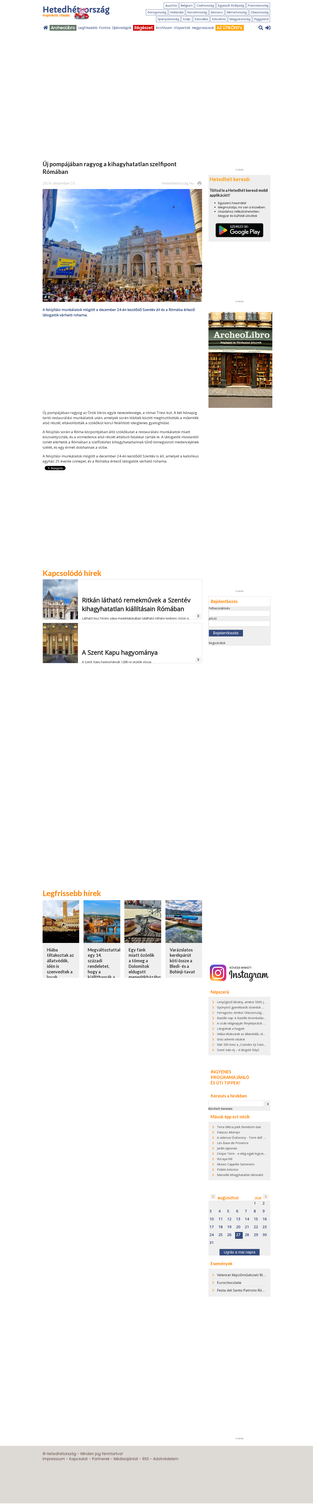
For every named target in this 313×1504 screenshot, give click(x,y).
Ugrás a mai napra (239, 1252)
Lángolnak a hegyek (230, 1029)
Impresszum (54, 1458)
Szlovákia (201, 19)
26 (229, 1235)
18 (220, 1227)
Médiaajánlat (126, 1458)
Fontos (105, 27)
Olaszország (259, 12)
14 (247, 1219)
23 (265, 1227)
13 (238, 1219)
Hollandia (177, 12)
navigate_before (213, 1196)
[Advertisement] (122, 363)
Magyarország (240, 19)
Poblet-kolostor (227, 1169)
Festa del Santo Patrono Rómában (245, 1290)
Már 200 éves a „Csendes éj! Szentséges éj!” (247, 1045)
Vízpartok (182, 27)
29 (256, 1235)
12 (229, 1219)
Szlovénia (219, 19)
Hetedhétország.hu (178, 183)
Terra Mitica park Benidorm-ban (239, 1127)
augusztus (228, 1197)
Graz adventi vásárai (231, 1039)
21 (247, 1227)
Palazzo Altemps (228, 1132)
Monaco (217, 12)
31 (212, 1242)
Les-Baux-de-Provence (232, 1143)
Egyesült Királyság (231, 5)
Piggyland (261, 19)
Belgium (187, 5)
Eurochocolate (229, 1282)
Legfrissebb (88, 27)
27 (238, 1235)
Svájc (187, 19)
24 (212, 1235)
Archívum (164, 27)
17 (212, 1227)
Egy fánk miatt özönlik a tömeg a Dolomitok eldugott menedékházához (146, 963)
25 (220, 1235)
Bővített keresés (220, 1109)
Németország (237, 12)
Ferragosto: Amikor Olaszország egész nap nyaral (251, 1013)
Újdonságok (121, 27)
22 (256, 1227)
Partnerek (100, 1458)
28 (247, 1235)
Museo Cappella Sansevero (235, 1164)
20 (238, 1227)
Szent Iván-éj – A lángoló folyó (238, 1050)
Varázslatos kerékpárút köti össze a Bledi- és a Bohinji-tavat (182, 960)
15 (256, 1219)
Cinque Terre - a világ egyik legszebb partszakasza (251, 1154)
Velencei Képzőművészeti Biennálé (245, 1274)
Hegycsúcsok (203, 27)
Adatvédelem (165, 1458)
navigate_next (267, 1104)
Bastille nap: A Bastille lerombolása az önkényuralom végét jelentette (265, 1018)
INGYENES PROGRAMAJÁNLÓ (230, 1074)
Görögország (156, 12)
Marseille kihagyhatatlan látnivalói (240, 1175)
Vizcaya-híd (224, 1159)
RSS (145, 1458)
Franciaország (258, 5)
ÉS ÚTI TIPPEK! (225, 1082)
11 (220, 1219)
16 (265, 1219)
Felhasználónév (219, 608)
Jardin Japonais (227, 1148)
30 (265, 1235)
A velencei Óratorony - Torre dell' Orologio (246, 1138)
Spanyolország (168, 19)
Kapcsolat (78, 1458)
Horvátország (197, 12)
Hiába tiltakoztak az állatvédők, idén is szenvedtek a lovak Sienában (263, 1034)
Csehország (205, 5)
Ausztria (171, 5)
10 (212, 1219)
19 (229, 1227)
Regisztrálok (217, 643)
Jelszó (213, 618)
